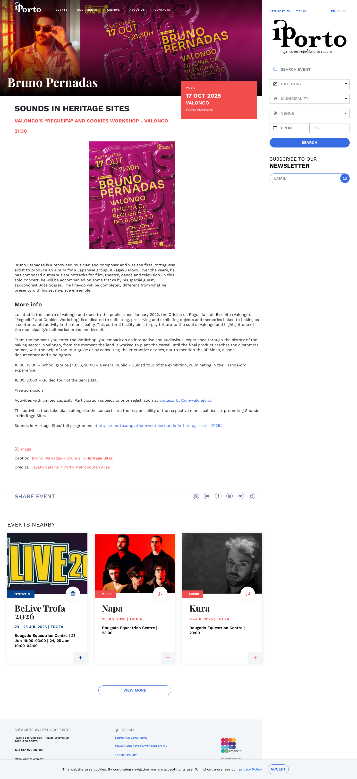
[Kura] (255, 658)
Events (62, 9)
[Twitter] (241, 496)
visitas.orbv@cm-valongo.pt (185, 400)
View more (134, 690)
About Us (137, 9)
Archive (113, 9)
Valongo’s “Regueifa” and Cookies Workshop (77, 121)
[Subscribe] (344, 178)
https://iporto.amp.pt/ (29, 759)
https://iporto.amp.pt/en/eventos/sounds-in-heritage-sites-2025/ (160, 425)
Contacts (162, 9)
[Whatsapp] (196, 496)
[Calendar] (252, 496)
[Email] (207, 496)
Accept (278, 769)
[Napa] (168, 658)
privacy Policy (250, 769)
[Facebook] (218, 496)
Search (309, 142)
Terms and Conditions (131, 737)
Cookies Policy (126, 755)
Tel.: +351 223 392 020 (29, 750)
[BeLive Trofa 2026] (80, 658)
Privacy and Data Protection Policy (141, 746)
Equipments (87, 9)
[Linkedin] (229, 496)
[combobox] (310, 84)
